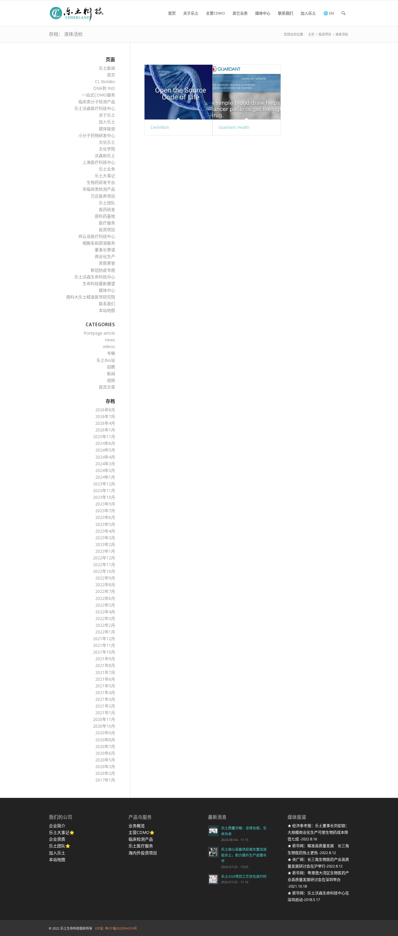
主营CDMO (138, 832)
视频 (111, 380)
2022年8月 (105, 584)
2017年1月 (105, 780)
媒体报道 (107, 128)
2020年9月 (105, 732)
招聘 (111, 367)
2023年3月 (105, 537)
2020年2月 (105, 773)
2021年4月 (105, 692)
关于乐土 (107, 115)
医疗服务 (107, 223)
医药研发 (107, 209)
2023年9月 (105, 504)
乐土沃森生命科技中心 (94, 277)
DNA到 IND (104, 88)
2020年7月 (105, 746)
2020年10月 (104, 726)
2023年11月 (104, 490)
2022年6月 (105, 598)
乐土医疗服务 (140, 846)
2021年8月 (105, 665)
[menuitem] (171, 13)
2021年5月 (105, 686)
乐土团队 (107, 203)
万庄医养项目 (103, 196)
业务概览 (136, 825)
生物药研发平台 (101, 182)
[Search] (343, 13)
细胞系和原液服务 (98, 243)
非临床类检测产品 (98, 189)
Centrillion (159, 127)
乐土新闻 (107, 68)
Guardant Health (234, 127)
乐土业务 (107, 169)
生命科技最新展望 (98, 283)
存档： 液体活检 (66, 34)
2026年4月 (105, 423)
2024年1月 (105, 477)
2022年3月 (105, 618)
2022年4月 (105, 611)
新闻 (111, 373)
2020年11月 (104, 719)
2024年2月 (105, 470)
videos (109, 346)
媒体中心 (107, 290)
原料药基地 (105, 216)
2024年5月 (105, 450)
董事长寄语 (105, 249)
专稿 (111, 353)
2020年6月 (105, 753)
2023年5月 (105, 524)
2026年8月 (105, 409)
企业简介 (57, 825)
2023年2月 (105, 544)
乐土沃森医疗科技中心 (94, 108)
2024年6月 (105, 443)
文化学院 (107, 149)
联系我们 (107, 303)
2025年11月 (104, 436)
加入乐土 (107, 121)
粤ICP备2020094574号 (121, 928)
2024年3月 (105, 463)
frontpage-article (99, 333)
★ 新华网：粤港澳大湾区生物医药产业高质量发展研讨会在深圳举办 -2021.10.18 (318, 879)
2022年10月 (104, 571)
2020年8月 (105, 739)
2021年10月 (104, 652)
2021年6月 (105, 679)
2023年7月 (105, 510)
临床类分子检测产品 (96, 101)
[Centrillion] (178, 92)
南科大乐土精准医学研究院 (90, 297)
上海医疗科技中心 (98, 162)
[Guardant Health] (247, 92)
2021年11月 (104, 645)
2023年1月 (105, 551)
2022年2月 (105, 625)
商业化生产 (105, 256)
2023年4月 (105, 531)
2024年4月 (105, 457)
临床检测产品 (140, 839)
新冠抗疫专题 (103, 270)
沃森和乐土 (105, 155)
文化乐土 (107, 142)
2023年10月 (104, 497)
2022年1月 (105, 632)
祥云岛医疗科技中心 (96, 236)
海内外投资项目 (142, 853)
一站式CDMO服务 (98, 95)
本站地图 (107, 310)
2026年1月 (105, 430)
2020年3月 (105, 766)
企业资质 (57, 839)
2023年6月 (105, 517)
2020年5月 (105, 760)
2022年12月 (104, 558)
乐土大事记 (105, 175)
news (110, 340)
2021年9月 (105, 658)
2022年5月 (105, 605)
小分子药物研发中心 (96, 135)
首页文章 (107, 387)
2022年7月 (105, 591)
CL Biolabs (105, 81)
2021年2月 (105, 706)
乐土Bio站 (105, 360)
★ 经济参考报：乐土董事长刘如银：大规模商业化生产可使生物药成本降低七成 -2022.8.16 (318, 832)
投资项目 (107, 229)
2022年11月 (104, 564)
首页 (111, 75)
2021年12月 (104, 638)
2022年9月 (105, 578)
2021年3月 (105, 699)
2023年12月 (104, 484)
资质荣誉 (107, 263)
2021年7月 (105, 672)
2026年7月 (105, 416)
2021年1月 (105, 712)
